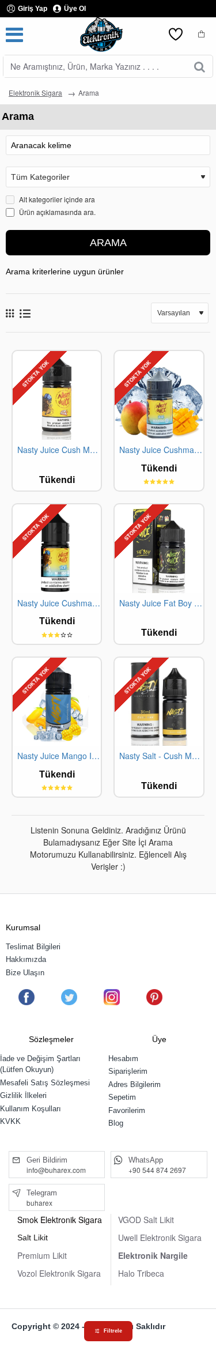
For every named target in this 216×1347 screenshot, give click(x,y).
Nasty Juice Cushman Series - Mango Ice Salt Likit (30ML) (59, 603)
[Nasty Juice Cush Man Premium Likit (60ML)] (57, 395)
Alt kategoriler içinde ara (56, 199)
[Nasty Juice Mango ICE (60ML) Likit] (57, 702)
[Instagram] (111, 997)
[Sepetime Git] (201, 34)
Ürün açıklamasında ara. (56, 212)
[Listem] (175, 34)
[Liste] (25, 313)
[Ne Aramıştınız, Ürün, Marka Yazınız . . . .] (200, 66)
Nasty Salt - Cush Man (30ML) (161, 755)
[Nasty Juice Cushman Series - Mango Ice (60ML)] (159, 395)
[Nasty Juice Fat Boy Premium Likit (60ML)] (159, 548)
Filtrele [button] (113, 1331)
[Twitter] (68, 997)
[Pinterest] (154, 997)
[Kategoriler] (14, 34)
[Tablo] (10, 313)
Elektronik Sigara (35, 92)
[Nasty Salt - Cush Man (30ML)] (159, 702)
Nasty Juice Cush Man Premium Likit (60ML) (59, 449)
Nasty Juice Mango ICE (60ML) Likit (59, 755)
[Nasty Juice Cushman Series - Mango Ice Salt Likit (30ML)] (57, 548)
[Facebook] (26, 997)
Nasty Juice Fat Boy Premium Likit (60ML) (161, 603)
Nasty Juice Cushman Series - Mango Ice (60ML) (161, 449)
